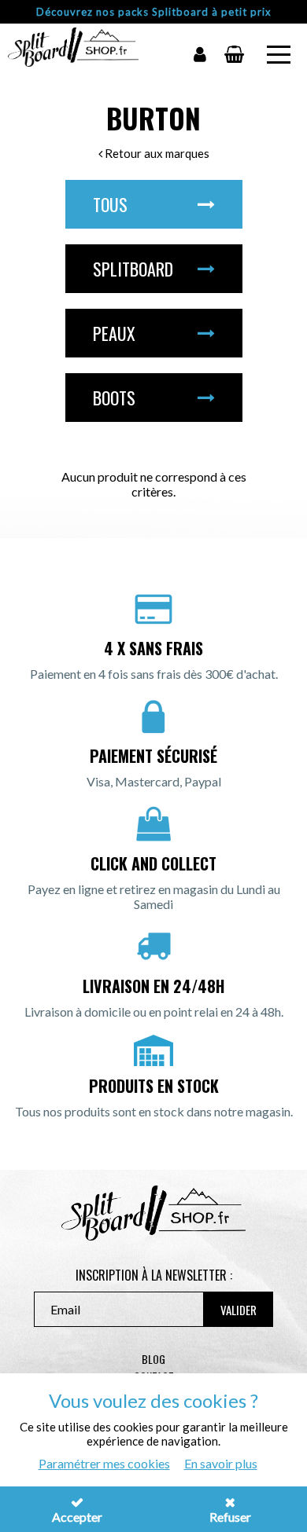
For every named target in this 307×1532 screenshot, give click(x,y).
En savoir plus (220, 1463)
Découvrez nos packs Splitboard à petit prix (154, 11)
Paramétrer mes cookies (104, 1463)
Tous (110, 204)
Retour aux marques (155, 153)
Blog (153, 1359)
